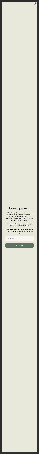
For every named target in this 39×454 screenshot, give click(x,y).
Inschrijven (19, 245)
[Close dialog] (35, 4)
